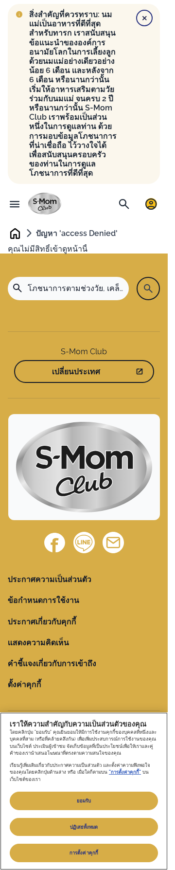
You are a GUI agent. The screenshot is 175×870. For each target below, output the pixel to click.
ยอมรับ (84, 800)
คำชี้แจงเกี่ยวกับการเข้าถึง (52, 663)
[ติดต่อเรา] (113, 542)
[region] (84, 791)
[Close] (144, 18)
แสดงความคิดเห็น (38, 642)
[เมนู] (14, 204)
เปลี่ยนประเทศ (76, 371)
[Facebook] (55, 542)
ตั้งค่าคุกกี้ (24, 684)
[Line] (84, 542)
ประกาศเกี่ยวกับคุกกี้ (42, 621)
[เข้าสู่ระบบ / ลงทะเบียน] (151, 204)
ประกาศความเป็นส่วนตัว (49, 579)
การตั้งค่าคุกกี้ (84, 852)
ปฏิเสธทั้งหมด (84, 827)
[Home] (44, 204)
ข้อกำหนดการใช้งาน (43, 600)
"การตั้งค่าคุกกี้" (125, 772)
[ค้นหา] (124, 204)
